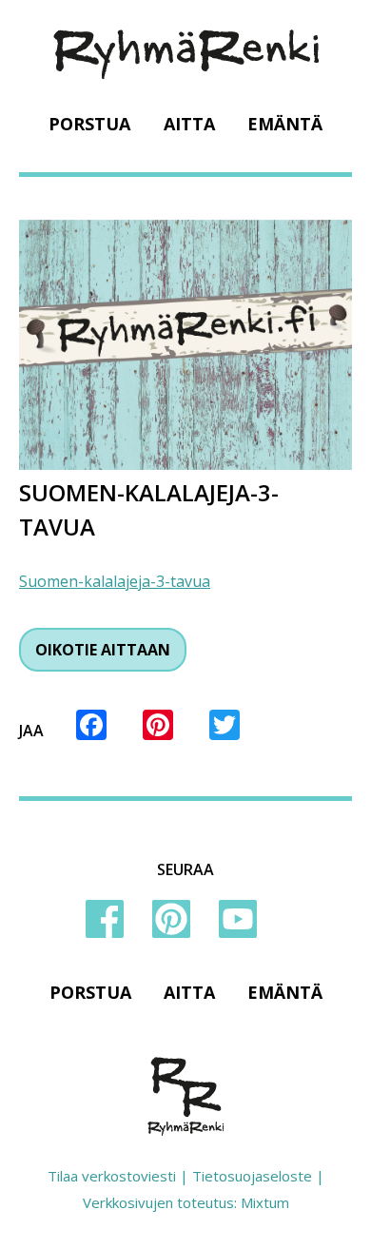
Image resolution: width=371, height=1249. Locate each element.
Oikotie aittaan (102, 649)
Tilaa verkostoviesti (112, 1175)
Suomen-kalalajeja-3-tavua (114, 581)
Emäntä (284, 123)
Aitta (189, 123)
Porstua (89, 123)
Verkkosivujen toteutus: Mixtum (186, 1202)
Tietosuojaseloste (252, 1175)
